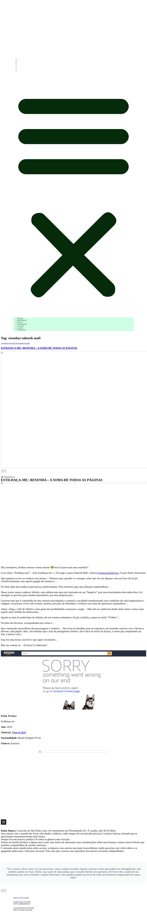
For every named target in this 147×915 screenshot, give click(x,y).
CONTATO (22, 71)
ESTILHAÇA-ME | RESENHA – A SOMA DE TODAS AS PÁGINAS (39, 348)
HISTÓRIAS (22, 61)
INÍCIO (20, 59)
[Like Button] (3, 471)
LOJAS (20, 69)
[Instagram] (3, 822)
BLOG (20, 63)
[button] (73, 195)
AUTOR (21, 67)
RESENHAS (22, 65)
